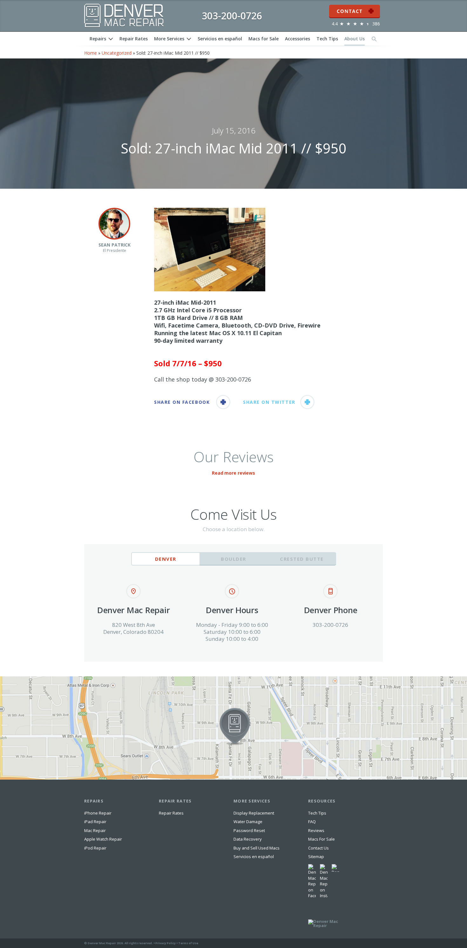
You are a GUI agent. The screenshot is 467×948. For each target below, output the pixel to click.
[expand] (110, 39)
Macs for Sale (263, 39)
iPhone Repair (98, 813)
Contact (354, 7)
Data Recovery (248, 839)
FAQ (312, 821)
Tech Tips (327, 39)
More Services (169, 39)
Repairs (98, 39)
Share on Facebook (182, 402)
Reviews (316, 830)
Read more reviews (233, 473)
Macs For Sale (321, 839)
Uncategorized (117, 53)
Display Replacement (254, 813)
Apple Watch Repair (103, 839)
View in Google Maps (21, 678)
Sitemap (316, 856)
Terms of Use (188, 943)
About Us (354, 39)
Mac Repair (95, 830)
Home (90, 53)
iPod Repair (95, 848)
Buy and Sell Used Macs (257, 848)
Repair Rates (133, 39)
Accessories (297, 39)
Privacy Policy (165, 943)
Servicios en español (220, 39)
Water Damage (248, 821)
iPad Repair (95, 821)
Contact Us (318, 848)
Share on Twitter (269, 402)
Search (374, 38)
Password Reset (249, 830)
